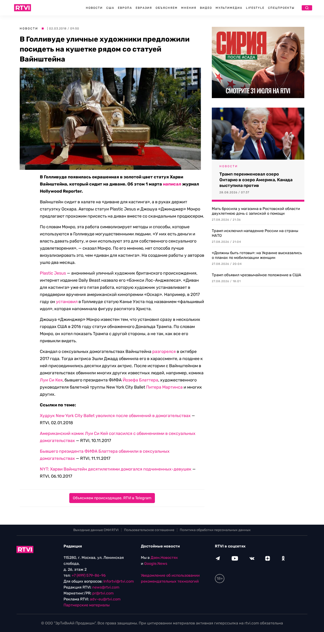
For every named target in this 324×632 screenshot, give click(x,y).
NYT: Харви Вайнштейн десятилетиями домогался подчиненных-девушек (115, 469)
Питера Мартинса (164, 387)
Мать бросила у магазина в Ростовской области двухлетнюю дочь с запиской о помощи (256, 211)
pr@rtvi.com (103, 593)
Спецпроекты (281, 8)
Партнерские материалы (87, 605)
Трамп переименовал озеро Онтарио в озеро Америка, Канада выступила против (255, 179)
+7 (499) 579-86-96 (89, 575)
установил (67, 301)
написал (172, 184)
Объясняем (167, 8)
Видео (206, 8)
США (110, 8)
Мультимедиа (229, 8)
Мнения (188, 8)
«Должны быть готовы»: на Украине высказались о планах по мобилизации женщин (257, 255)
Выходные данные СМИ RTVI (96, 530)
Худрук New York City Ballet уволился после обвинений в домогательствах (115, 415)
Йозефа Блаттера (140, 380)
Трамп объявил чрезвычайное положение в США (256, 275)
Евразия (144, 8)
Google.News (155, 563)
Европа (125, 8)
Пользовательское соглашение (149, 530)
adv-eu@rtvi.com (105, 599)
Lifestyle (255, 8)
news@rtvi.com (105, 587)
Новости (94, 8)
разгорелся (164, 351)
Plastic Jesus (53, 273)
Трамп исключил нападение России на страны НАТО (255, 233)
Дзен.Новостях (164, 557)
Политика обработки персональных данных (215, 530)
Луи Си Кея (51, 380)
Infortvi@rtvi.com (118, 581)
